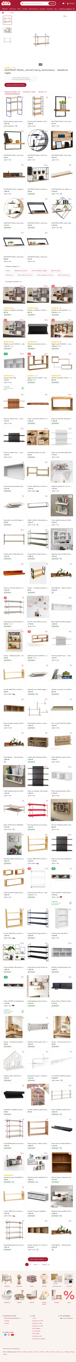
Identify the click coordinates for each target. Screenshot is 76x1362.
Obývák (56, 9)
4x (12, 375)
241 (23, 354)
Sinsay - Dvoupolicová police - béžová (16, 1042)
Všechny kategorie (66, 9)
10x (37, 308)
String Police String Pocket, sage (38, 554)
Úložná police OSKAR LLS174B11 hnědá (40, 121)
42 (47, 131)
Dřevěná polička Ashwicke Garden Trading (17, 859)
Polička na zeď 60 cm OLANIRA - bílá (63, 689)
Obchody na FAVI (37, 1320)
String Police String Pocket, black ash (40, 967)
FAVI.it (48, 1352)
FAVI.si (5, 1354)
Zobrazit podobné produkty (15, 85)
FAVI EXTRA (35, 1333)
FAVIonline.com (8, 1348)
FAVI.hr (42, 1352)
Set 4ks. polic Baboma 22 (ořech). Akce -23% (42, 622)
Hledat (52, 3)
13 (23, 530)
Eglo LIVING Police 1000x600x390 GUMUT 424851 (20, 825)
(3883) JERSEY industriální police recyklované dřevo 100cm (47, 520)
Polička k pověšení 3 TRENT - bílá (39, 310)
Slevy (69, 1302)
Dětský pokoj (44, 1303)
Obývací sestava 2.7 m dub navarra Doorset (42, 1245)
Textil (19, 9)
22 (71, 834)
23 (47, 1153)
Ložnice (31, 1302)
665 (23, 320)
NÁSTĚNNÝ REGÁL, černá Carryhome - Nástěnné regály (46, 155)
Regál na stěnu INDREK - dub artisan (40, 378)
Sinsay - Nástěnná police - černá (14, 655)
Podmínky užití (37, 1336)
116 (47, 165)
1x (14, 67)
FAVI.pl (25, 1352)
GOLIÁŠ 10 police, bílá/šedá (36, 1211)
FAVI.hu (36, 1352)
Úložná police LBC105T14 (59, 933)
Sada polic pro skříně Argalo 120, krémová (17, 520)
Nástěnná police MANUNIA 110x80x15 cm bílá (42, 1177)
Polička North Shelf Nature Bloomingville (17, 554)
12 (47, 320)
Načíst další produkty (37, 1259)
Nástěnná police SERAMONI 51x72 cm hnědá (18, 1177)
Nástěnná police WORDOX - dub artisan (40, 655)
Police (12, 12)
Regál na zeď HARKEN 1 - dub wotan (63, 344)
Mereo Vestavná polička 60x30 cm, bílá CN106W (19, 486)
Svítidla (24, 9)
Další (35, 1264)
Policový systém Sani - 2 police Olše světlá (18, 419)
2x (36, 375)
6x (60, 341)
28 (47, 428)
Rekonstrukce (33, 9)
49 (47, 767)
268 (70, 286)
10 (71, 320)
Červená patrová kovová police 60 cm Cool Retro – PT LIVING (48, 825)
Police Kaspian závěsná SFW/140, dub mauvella (19, 723)
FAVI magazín (36, 1328)
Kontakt (6, 1320)
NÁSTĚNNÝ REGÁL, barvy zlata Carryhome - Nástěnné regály (24, 223)
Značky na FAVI (37, 1323)
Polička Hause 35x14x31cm (12, 1076)
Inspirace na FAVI (37, 1326)
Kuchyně (42, 9)
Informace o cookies (38, 1338)
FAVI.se (53, 1352)
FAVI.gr (72, 1352)
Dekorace (12, 9)
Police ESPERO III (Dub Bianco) (14, 1001)
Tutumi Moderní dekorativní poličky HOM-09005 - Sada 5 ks (23, 967)
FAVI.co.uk (60, 1352)
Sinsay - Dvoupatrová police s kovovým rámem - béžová (46, 588)
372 (23, 286)
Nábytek (5, 9)
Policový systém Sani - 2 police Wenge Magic (18, 452)
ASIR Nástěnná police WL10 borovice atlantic (42, 1001)
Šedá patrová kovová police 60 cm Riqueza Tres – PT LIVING (23, 622)
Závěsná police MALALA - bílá (37, 892)
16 (23, 767)
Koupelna (50, 9)
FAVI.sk (20, 1352)
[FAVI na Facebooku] (5, 1335)
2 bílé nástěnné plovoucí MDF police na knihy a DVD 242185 (23, 791)
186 (71, 530)
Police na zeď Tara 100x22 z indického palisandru (43, 419)
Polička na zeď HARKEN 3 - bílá (14, 344)
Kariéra (6, 1323)
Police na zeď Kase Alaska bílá (61, 452)
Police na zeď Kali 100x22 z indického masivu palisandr (22, 588)
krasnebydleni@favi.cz (13, 1318)
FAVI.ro (31, 1352)
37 (23, 199)
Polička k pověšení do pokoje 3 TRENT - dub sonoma (21, 310)
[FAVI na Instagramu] (9, 1335)
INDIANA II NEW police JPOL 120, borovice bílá (43, 1042)
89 (71, 199)
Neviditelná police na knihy (36, 452)
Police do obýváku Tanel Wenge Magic (40, 791)
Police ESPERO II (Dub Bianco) (61, 892)
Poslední (44, 1264)
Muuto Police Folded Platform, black (63, 1143)
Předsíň (56, 1302)
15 (47, 354)
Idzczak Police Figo (10, 378)
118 (23, 943)
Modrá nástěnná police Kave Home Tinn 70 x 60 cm (20, 121)
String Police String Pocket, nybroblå (40, 933)
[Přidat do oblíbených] (47, 97)
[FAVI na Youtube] (12, 1335)
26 (71, 97)
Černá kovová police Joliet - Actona (39, 344)
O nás (34, 1318)
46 (66, 16)
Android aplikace (67, 1318)
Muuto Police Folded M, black (61, 1001)
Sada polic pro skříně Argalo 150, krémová (41, 689)
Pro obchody (36, 1331)
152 (47, 286)
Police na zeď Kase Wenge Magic (62, 859)
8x (60, 308)
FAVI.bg (66, 1352)
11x (13, 308)
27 (71, 394)
